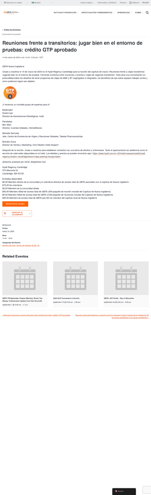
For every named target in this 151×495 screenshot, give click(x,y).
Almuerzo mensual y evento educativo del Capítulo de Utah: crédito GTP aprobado (36, 315)
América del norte (9, 245)
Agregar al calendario (17, 213)
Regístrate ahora (15, 204)
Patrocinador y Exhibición (107, 3)
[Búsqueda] (147, 12)
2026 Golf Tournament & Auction (66, 298)
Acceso (145, 3)
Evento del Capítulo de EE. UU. (28, 245)
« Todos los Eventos (11, 29)
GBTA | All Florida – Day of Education (119, 298)
